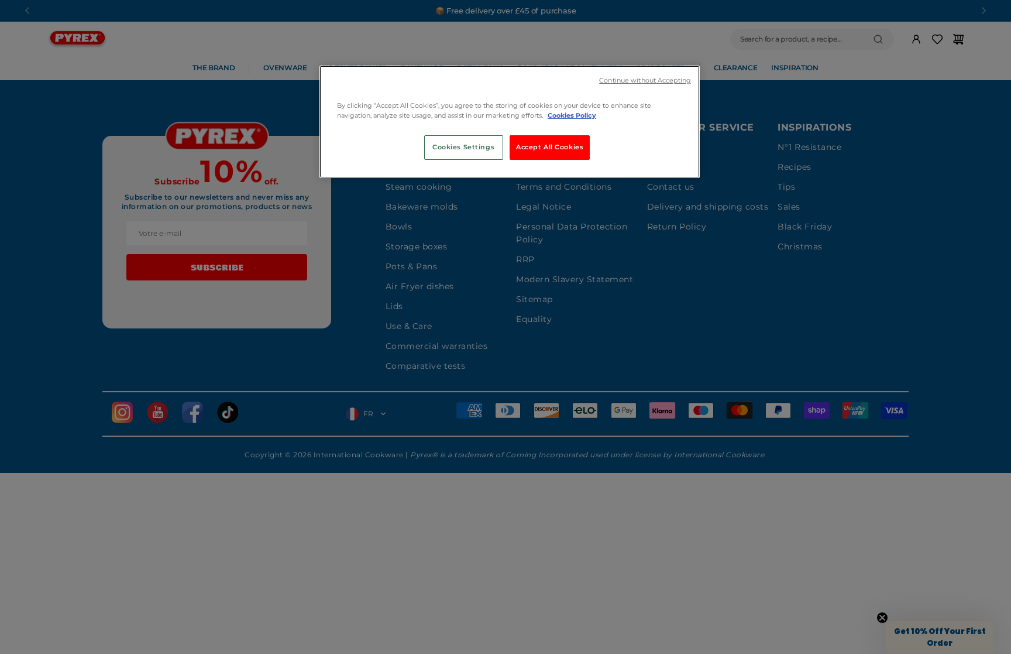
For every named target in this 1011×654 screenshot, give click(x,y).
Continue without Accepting (645, 80)
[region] (509, 122)
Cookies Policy (572, 115)
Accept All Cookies (549, 147)
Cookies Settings (463, 147)
